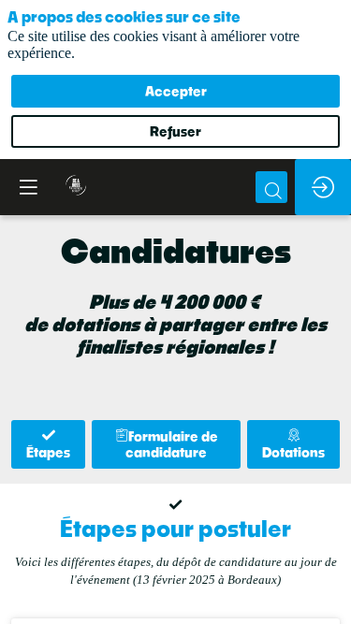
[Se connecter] (323, 187)
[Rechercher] (271, 187)
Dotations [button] (293, 452)
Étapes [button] (48, 452)
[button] (28, 187)
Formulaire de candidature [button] (171, 444)
